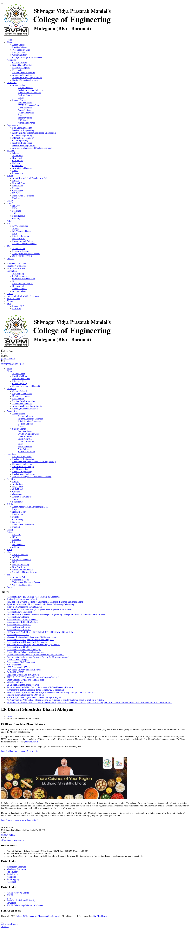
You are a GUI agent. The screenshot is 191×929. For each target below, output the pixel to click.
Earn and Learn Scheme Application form (26, 652)
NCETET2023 (13, 298)
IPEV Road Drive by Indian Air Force (24, 670)
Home (9, 40)
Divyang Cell (18, 286)
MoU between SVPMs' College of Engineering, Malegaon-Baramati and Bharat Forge (46, 602)
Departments (12, 125)
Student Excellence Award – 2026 (22, 599)
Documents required (21, 67)
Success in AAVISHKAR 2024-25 (23, 622)
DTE (9, 898)
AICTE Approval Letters (18, 893)
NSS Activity (24, 120)
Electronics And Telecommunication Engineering (34, 133)
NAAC (10, 203)
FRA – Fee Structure (16, 268)
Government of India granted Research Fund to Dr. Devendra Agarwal (39, 657)
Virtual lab (11, 903)
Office (20, 97)
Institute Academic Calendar (30, 90)
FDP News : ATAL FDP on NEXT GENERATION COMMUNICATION (41, 632)
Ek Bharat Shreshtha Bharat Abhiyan (24, 685)
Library (15, 153)
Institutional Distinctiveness (24, 243)
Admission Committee (22, 75)
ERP (9, 303)
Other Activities (25, 107)
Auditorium (17, 155)
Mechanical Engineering (23, 130)
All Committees (19, 291)
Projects (15, 180)
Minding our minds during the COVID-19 (26, 695)
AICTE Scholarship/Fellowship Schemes (25, 905)
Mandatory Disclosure (16, 266)
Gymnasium (17, 165)
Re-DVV (16, 206)
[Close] (2, 922)
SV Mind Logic (100, 916)
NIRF (9, 221)
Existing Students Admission (25, 80)
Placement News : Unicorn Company (24, 649)
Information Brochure (16, 263)
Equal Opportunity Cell (22, 283)
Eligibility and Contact (22, 65)
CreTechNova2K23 (16, 672)
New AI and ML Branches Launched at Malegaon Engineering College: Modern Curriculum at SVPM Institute (57, 614)
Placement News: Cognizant (20, 612)
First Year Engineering (22, 128)
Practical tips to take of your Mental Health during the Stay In (35, 697)
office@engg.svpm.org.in (12, 363)
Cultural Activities (26, 113)
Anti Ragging (18, 273)
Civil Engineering (20, 140)
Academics (11, 82)
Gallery (10, 201)
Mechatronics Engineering (24, 145)
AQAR (15, 228)
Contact (10, 258)
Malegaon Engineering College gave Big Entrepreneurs (32, 637)
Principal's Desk (19, 52)
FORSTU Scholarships (18, 659)
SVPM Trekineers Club (28, 105)
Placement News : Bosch (18, 617)
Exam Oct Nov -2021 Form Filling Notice (26, 680)
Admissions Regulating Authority (27, 77)
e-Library (16, 218)
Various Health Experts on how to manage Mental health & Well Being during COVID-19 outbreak (51, 692)
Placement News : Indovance (20, 627)
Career (10, 293)
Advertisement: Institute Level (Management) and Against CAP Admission (40, 609)
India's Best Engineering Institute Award (25, 607)
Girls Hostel (17, 160)
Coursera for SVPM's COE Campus (23, 296)
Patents (15, 188)
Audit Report (12, 874)
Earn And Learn (25, 102)
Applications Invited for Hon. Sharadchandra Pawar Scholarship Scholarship (41, 604)
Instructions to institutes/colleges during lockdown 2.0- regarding (36, 690)
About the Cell (18, 248)
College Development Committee (27, 57)
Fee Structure (12, 872)
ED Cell (16, 193)
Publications (17, 185)
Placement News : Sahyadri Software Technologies (30, 639)
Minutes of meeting (20, 236)
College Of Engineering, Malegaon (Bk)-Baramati (38, 916)
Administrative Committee (29, 92)
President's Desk (19, 47)
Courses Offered (19, 62)
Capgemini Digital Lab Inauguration (23, 675)
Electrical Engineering (22, 143)
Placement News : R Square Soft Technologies (28, 642)
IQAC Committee (20, 226)
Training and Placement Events (26, 253)
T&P (9, 246)
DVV (14, 208)
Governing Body (19, 55)
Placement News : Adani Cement (22, 619)
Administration (18, 85)
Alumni (10, 301)
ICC (14, 281)
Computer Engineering (22, 135)
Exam (20, 115)
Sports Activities (25, 110)
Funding (16, 198)
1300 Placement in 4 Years (19, 667)
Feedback (16, 211)
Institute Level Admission (23, 72)
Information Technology (23, 138)
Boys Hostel (17, 158)
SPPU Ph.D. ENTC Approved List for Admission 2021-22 (33, 677)
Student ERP (18, 306)
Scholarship (17, 173)
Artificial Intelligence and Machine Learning (31, 148)
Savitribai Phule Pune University (21, 900)
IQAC (9, 223)
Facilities (11, 150)
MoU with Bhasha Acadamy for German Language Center (33, 644)
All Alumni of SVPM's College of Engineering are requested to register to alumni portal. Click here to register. (56, 700)
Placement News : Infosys (19, 629)
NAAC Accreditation (21, 231)
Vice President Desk (21, 50)
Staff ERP (16, 308)
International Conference (23, 196)
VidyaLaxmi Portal (26, 123)
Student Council (19, 288)
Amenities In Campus (21, 168)
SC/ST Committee (20, 276)
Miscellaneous (18, 216)
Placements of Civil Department (21, 662)
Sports (15, 170)
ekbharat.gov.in (31, 741)
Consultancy (17, 190)
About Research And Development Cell (30, 178)
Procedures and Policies (22, 241)
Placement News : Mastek (19, 624)
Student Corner (19, 100)
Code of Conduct (25, 95)
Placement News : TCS (18, 634)
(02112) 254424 (8, 358)
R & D (10, 175)
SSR (14, 213)
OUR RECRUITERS (22, 256)
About (9, 42)
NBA (14, 233)
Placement (11, 882)
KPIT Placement (15, 664)
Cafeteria (16, 163)
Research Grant (19, 183)
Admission (11, 60)
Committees (12, 271)
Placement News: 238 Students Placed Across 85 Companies (34, 597)
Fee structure (18, 70)
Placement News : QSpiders (20, 647)
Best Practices (18, 238)
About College (18, 45)
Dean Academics (25, 87)
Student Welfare (25, 118)
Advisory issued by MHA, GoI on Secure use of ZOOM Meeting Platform (40, 687)
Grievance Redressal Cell (23, 278)
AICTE (10, 895)
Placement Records (20, 251)
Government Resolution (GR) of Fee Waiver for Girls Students (35, 654)
